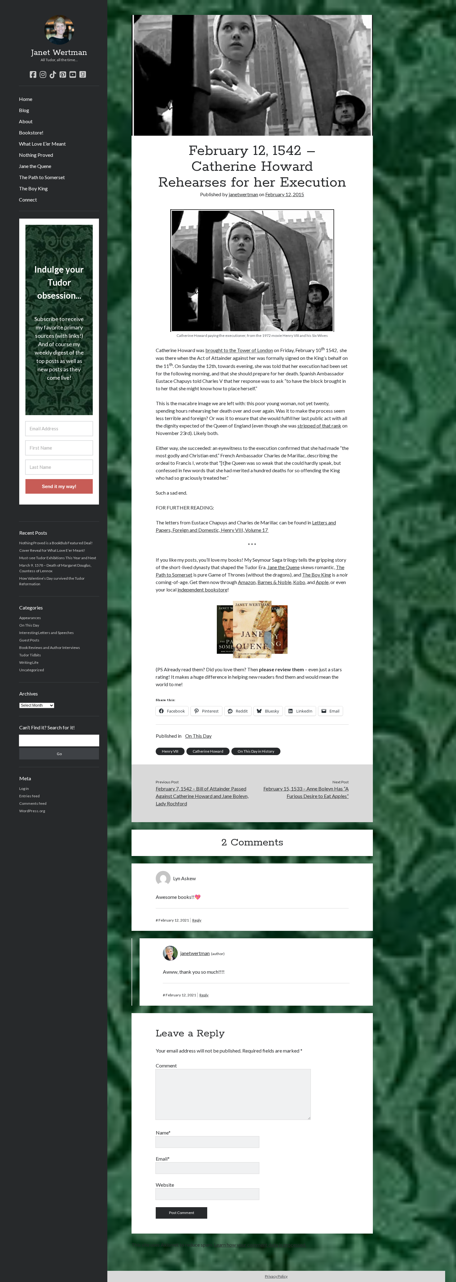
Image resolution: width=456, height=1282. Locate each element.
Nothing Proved (36, 155)
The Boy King (33, 188)
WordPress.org (32, 811)
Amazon (247, 582)
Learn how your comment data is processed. (260, 1245)
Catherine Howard (208, 751)
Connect (28, 199)
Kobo (299, 582)
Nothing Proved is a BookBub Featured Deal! (56, 543)
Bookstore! (31, 132)
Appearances (30, 617)
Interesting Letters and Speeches (46, 632)
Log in (24, 788)
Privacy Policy (276, 1276)
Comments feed (33, 803)
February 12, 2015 (284, 194)
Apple (322, 582)
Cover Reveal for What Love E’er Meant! (52, 550)
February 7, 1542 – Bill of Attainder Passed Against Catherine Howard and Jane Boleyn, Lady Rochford (202, 796)
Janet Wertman (59, 53)
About (26, 121)
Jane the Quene (35, 166)
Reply (196, 920)
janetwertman (243, 194)
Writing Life (28, 662)
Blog (24, 110)
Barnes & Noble (274, 582)
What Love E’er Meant (42, 144)
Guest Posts (29, 640)
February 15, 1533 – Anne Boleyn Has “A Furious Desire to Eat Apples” (306, 792)
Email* (163, 1159)
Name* (163, 1132)
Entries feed (29, 796)
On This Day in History (256, 751)
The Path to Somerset (42, 177)
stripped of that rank (319, 425)
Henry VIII (170, 751)
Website (165, 1185)
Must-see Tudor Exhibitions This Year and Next (57, 557)
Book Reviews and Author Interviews (49, 647)
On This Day (29, 625)
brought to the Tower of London (239, 350)
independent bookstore (202, 589)
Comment (166, 1065)
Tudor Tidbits (30, 655)
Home (25, 99)
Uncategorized (31, 670)
